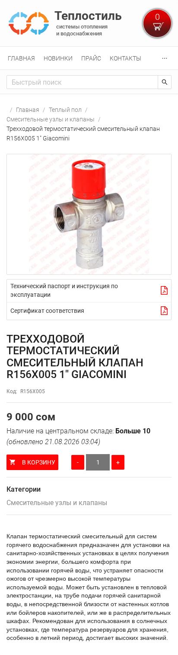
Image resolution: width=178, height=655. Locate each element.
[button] (89, 214)
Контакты (125, 58)
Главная (21, 58)
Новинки (58, 58)
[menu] (89, 58)
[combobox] (82, 82)
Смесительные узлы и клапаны (50, 119)
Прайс (91, 58)
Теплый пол (65, 109)
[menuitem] (21, 58)
